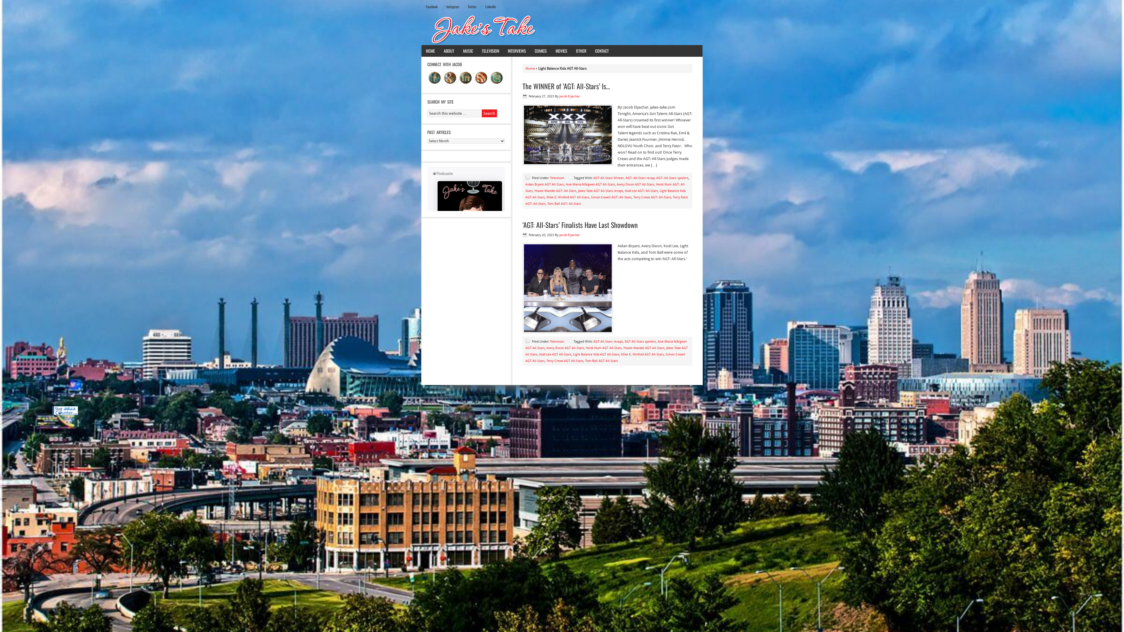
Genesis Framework (649, 397)
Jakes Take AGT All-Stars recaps (600, 191)
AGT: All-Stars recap (640, 178)
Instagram (452, 6)
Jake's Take (562, 29)
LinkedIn (490, 6)
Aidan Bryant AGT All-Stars (544, 184)
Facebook (432, 6)
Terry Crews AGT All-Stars (564, 361)
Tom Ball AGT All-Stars (601, 361)
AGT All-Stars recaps (608, 342)
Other (581, 51)
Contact (602, 51)
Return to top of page (442, 397)
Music (468, 51)
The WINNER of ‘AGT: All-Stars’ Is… (566, 86)
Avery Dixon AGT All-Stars (635, 184)
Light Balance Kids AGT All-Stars (596, 354)
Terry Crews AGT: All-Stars (652, 197)
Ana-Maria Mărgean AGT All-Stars (590, 184)
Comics (541, 51)
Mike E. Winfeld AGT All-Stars (567, 197)
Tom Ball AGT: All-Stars (564, 204)
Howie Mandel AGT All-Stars (643, 348)
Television (490, 51)
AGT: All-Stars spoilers (672, 178)
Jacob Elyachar (569, 96)
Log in (694, 397)
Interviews (517, 51)
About (449, 51)
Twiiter (472, 6)
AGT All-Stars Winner (608, 178)
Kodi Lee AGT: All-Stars (641, 191)
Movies (561, 51)
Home (430, 51)
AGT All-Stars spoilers (640, 342)
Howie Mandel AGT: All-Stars (555, 191)
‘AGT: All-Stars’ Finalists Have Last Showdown (580, 224)
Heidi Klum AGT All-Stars (604, 348)
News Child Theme (611, 397)
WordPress (677, 397)
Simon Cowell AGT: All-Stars (611, 197)
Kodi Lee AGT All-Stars (555, 354)
